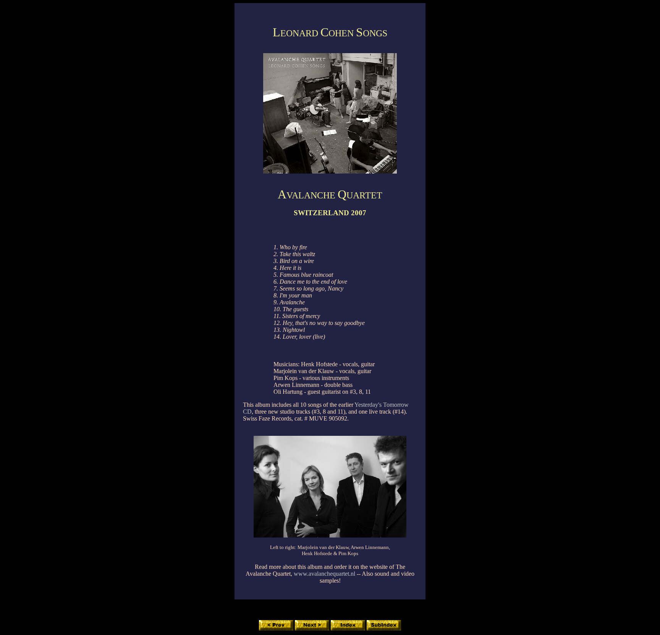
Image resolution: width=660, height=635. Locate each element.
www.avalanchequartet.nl (324, 573)
